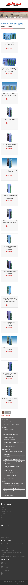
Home (2, 507)
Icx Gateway (7, 454)
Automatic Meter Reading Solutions (13, 459)
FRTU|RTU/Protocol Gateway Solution (14, 456)
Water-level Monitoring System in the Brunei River (13, 556)
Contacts (3, 517)
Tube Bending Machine (6, 548)
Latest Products (5, 537)
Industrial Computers (9, 432)
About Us (3, 509)
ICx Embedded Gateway (10, 475)
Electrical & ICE (8, 421)
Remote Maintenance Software (12, 488)
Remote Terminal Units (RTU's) (11, 473)
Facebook (7, 570)
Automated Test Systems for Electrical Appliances (13, 543)
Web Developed (13, 583)
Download (3, 513)
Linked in (7, 574)
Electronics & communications (11, 424)
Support (3, 520)
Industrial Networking (9, 446)
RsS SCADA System (9, 478)
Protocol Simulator (8, 470)
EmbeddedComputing (9, 429)
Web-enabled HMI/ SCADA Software (13, 483)
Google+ (7, 563)
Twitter (7, 567)
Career (3, 515)
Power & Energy (5, 533)
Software (3, 535)
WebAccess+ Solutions (9, 495)
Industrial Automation (9, 437)
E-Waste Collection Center (7, 522)
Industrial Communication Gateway (13, 451)
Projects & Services (6, 511)
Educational (4, 528)
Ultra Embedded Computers (11, 434)
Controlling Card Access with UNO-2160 (11, 546)
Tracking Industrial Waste (7, 550)
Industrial (3, 530)
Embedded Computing (9, 439)
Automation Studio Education (11, 485)
